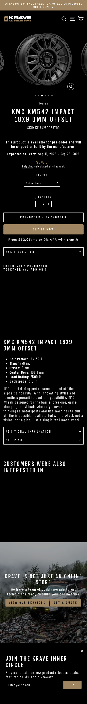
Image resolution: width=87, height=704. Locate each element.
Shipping (27, 166)
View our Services (27, 602)
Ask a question (20, 251)
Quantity (43, 197)
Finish (42, 175)
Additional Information (28, 431)
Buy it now (43, 229)
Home (42, 103)
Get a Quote (66, 602)
